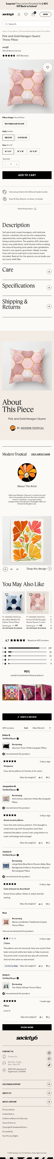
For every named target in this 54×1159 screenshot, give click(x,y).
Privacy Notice (8, 1109)
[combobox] (27, 24)
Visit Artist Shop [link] (40, 454)
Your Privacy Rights (10, 1136)
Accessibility (7, 1131)
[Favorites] (26, 14)
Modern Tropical (32, 428)
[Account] (18, 14)
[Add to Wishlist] (7, 595)
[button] (15, 55)
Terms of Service (9, 1123)
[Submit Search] (6, 24)
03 (17, 569)
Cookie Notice (8, 1114)
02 (11, 569)
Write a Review (33, 717)
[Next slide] (49, 440)
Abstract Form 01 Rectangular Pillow (29, 747)
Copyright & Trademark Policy (14, 1127)
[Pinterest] (49, 1059)
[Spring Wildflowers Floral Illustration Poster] (27, 540)
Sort (26, 727)
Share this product (25, 208)
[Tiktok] (49, 1065)
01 (5, 569)
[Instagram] (49, 1053)
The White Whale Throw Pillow (26, 987)
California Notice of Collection (15, 1118)
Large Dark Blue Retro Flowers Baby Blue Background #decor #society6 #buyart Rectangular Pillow (31, 867)
